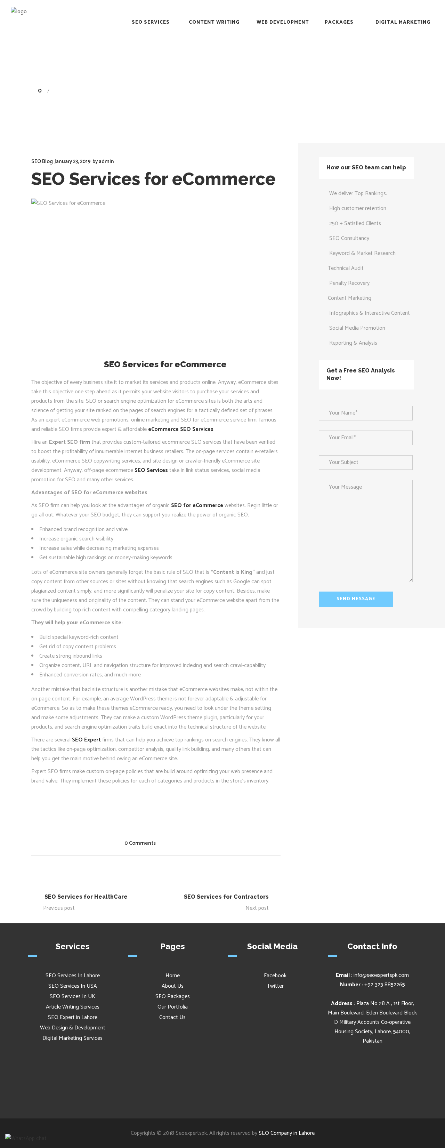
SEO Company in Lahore (287, 1133)
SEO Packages (172, 996)
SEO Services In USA (72, 986)
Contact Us (172, 1017)
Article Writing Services (72, 1007)
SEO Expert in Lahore (72, 1017)
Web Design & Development (72, 1028)
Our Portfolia (172, 1007)
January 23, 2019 (73, 161)
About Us (173, 986)
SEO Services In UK (72, 996)
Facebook (274, 975)
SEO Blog (325, 91)
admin (106, 161)
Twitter (275, 986)
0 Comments (140, 843)
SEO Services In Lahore (73, 975)
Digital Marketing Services (72, 1038)
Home (299, 91)
